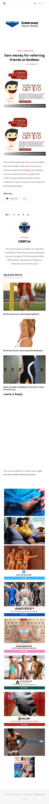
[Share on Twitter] (19, 215)
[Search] (35, 3)
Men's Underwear (25, 51)
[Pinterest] (23, 215)
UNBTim (24, 241)
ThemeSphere (39, 794)
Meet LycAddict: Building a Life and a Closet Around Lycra (23, 388)
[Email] (28, 215)
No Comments (31, 64)
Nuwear (27, 170)
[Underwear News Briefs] (24, 24)
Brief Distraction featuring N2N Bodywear (23, 350)
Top (25, 799)
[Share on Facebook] (14, 215)
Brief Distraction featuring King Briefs (21, 314)
